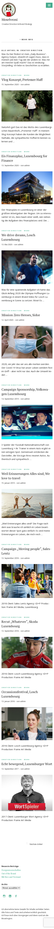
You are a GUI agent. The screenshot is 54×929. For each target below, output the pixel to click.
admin (27, 84)
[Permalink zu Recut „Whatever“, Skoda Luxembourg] (27, 667)
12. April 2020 (7, 320)
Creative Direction (12, 75)
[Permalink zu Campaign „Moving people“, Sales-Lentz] (27, 597)
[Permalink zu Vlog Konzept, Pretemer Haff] (27, 120)
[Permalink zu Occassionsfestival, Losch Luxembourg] (27, 739)
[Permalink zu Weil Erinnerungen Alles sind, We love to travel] (27, 517)
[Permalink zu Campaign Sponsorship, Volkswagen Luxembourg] (27, 438)
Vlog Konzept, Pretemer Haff (22, 79)
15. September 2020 (10, 84)
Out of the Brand (9, 873)
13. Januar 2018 (8, 701)
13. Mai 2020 (7, 244)
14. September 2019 (10, 399)
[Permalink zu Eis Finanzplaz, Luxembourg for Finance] (27, 203)
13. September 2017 (10, 769)
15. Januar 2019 (8, 483)
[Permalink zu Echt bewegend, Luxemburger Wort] (27, 810)
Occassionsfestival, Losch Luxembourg (20, 694)
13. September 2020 (10, 165)
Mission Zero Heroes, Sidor (21, 315)
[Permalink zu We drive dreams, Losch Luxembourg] (27, 283)
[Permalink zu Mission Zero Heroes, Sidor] (27, 357)
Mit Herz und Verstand (11, 877)
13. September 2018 (10, 558)
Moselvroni (10, 19)
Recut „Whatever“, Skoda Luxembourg (20, 623)
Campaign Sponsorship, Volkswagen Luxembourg (25, 391)
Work (27, 75)
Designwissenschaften (11, 870)
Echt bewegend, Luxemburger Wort (27, 764)
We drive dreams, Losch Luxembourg (18, 237)
